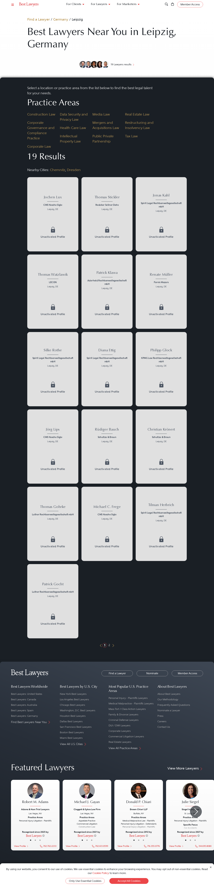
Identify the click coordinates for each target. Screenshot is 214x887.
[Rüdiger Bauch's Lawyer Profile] (107, 436)
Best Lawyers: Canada (23, 699)
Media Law (101, 114)
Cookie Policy (100, 873)
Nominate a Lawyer (168, 710)
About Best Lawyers (168, 693)
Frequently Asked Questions (173, 704)
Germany (60, 19)
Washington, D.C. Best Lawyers (77, 710)
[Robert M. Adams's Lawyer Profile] (35, 795)
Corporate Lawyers (120, 730)
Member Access (187, 673)
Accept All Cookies (129, 880)
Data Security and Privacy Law (74, 116)
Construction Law (41, 114)
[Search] (166, 4)
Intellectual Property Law (70, 138)
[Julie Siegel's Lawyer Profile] (190, 795)
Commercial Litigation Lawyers (126, 736)
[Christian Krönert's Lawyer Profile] (161, 436)
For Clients (73, 4)
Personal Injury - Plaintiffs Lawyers (128, 698)
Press (160, 715)
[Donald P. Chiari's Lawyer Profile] (138, 795)
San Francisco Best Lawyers (75, 726)
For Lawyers (99, 4)
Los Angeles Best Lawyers (74, 699)
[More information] (43, 835)
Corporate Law (39, 146)
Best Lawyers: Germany (24, 715)
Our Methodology (167, 699)
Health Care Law (73, 128)
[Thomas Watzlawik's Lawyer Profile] (53, 281)
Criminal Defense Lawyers (123, 719)
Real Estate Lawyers (120, 741)
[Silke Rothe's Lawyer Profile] (53, 358)
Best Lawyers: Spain (22, 710)
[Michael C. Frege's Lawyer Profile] (107, 513)
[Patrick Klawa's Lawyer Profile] (107, 281)
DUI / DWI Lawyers (119, 725)
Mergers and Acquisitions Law (105, 125)
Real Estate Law (137, 114)
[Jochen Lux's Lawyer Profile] (53, 203)
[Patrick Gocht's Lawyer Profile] (53, 590)
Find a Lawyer (38, 19)
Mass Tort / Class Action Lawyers (127, 708)
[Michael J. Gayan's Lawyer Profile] (87, 795)
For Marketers (126, 4)
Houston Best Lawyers (73, 715)
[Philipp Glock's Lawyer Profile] (161, 358)
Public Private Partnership (103, 138)
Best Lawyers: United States (26, 693)
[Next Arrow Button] (196, 811)
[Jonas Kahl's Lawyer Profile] (161, 203)
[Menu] (12, 4)
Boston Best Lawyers (72, 732)
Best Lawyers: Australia (24, 704)
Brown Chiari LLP (138, 809)
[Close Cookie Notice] (210, 867)
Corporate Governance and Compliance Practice (41, 130)
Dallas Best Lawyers (71, 721)
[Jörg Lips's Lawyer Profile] (53, 436)
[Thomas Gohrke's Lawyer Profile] (53, 513)
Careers (161, 721)
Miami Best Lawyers (71, 737)
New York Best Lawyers (73, 693)
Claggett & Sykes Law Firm (87, 809)
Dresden (74, 170)
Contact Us (163, 726)
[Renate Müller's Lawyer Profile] (161, 281)
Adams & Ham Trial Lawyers (35, 809)
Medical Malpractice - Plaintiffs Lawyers (131, 703)
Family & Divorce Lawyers (123, 714)
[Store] (172, 4)
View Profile (20, 846)
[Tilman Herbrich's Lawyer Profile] (161, 513)
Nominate (152, 673)
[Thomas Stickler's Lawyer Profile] (107, 203)
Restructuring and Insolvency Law (139, 125)
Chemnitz (57, 170)
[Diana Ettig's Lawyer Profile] (107, 358)
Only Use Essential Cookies (85, 880)
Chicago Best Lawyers (72, 704)
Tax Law (131, 136)
